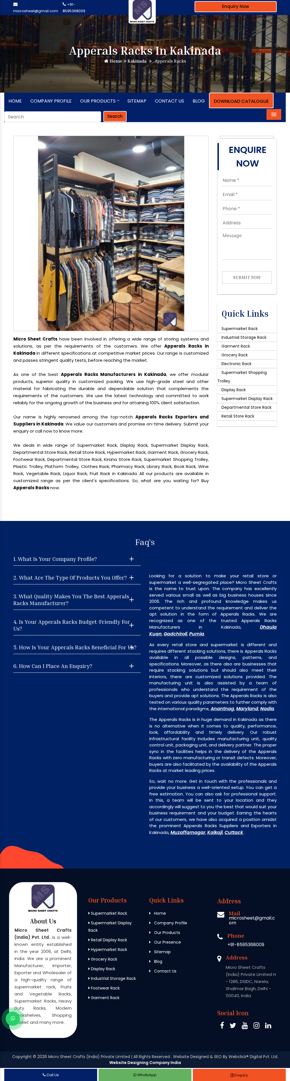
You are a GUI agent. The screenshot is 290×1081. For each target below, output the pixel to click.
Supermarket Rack (239, 328)
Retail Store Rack (237, 416)
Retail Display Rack (108, 940)
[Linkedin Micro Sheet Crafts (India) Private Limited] (268, 1026)
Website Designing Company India (145, 1062)
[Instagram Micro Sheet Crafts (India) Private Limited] (256, 1026)
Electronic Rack (236, 364)
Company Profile (51, 101)
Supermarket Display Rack (247, 398)
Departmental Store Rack (246, 407)
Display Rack (233, 390)
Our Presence (167, 942)
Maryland (247, 708)
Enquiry (241, 1075)
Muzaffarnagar (187, 832)
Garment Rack (235, 346)
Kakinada (136, 61)
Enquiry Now (235, 6)
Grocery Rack (234, 355)
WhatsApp (147, 1075)
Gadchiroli (175, 634)
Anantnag (222, 708)
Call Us (52, 1075)
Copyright (22, 1056)
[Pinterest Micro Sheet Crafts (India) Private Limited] (245, 1026)
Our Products (98, 101)
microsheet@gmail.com (35, 11)
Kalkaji (215, 832)
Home (115, 61)
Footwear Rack (105, 988)
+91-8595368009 (245, 944)
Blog (199, 101)
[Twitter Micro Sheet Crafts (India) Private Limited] (233, 1026)
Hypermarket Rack (108, 949)
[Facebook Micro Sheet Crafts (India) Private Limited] (222, 1026)
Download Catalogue (241, 101)
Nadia (267, 708)
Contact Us (169, 101)
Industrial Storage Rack (243, 337)
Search (115, 116)
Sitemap (136, 101)
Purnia (196, 634)
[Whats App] (13, 1019)
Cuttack (234, 832)
